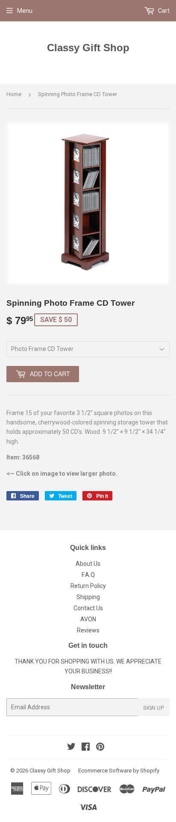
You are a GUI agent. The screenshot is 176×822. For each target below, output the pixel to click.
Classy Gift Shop (88, 47)
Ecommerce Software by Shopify (118, 770)
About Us (88, 563)
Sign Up (153, 707)
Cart (163, 10)
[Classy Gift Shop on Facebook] (85, 747)
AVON (88, 619)
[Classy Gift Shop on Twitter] (71, 747)
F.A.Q (88, 574)
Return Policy (88, 585)
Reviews (88, 630)
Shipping (88, 597)
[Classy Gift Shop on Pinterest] (100, 747)
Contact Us (88, 608)
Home (13, 94)
